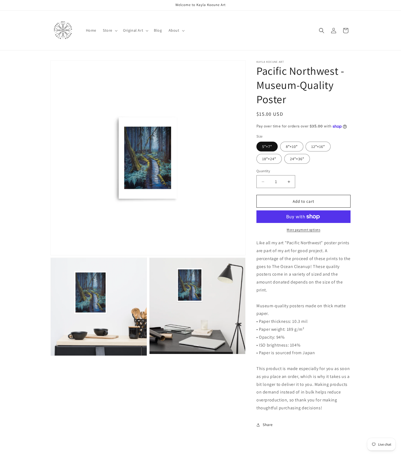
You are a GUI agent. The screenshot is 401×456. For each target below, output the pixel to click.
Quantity (263, 171)
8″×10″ (292, 146)
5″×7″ (267, 146)
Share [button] (268, 424)
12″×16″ (318, 146)
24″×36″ (297, 158)
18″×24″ (269, 158)
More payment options (303, 230)
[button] (110, 30)
